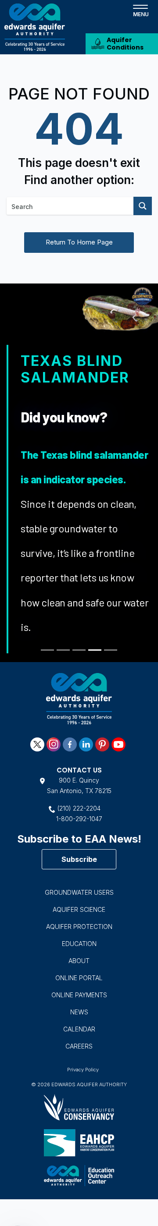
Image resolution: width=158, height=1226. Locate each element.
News (79, 1012)
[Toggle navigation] (140, 10)
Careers (79, 1046)
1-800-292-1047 (79, 818)
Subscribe (79, 859)
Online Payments (79, 995)
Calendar (79, 1029)
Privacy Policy (83, 1070)
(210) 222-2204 (79, 808)
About (79, 960)
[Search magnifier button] (142, 206)
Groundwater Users (79, 892)
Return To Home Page (79, 242)
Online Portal (79, 978)
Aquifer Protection (79, 926)
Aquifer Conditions (125, 43)
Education (79, 943)
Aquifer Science (79, 909)
